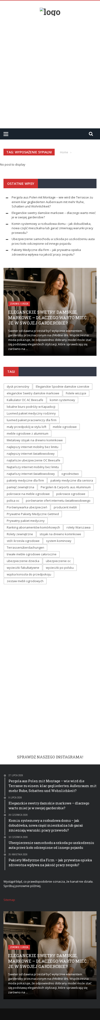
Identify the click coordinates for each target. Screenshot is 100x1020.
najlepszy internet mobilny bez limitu (32, 447)
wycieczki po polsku (60, 568)
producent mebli (65, 507)
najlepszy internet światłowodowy (31, 453)
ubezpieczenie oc (58, 561)
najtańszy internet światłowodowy (31, 474)
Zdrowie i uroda (19, 303)
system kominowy (58, 541)
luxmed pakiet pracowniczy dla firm (32, 420)
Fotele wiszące (76, 393)
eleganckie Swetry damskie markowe (33, 393)
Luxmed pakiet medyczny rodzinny (31, 413)
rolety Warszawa (78, 527)
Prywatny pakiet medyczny (26, 521)
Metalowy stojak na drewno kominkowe (35, 440)
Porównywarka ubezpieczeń (27, 507)
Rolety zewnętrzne (20, 534)
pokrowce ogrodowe (70, 494)
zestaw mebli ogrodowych (25, 581)
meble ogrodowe (65, 427)
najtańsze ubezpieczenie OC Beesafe (33, 460)
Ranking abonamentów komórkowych (33, 527)
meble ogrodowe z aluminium (27, 433)
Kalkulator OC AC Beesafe (25, 400)
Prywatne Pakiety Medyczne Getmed (33, 514)
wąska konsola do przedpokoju (29, 574)
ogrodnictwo (70, 474)
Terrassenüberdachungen (25, 547)
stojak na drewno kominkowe (60, 534)
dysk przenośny (18, 386)
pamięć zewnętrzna (20, 487)
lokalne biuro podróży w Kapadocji (31, 407)
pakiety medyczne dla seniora (71, 480)
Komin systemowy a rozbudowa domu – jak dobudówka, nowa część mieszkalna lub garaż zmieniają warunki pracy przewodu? (52, 228)
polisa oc (13, 500)
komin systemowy (62, 400)
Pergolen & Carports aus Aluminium (66, 487)
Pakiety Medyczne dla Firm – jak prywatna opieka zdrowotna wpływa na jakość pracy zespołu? (46, 252)
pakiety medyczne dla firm (25, 480)
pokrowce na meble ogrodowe (28, 494)
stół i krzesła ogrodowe (23, 541)
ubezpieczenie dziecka (23, 561)
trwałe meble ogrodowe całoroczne (32, 554)
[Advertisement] (50, 70)
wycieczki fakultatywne (23, 568)
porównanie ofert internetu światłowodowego (58, 500)
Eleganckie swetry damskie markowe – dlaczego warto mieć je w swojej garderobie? (47, 317)
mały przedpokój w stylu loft (26, 427)
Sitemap (9, 900)
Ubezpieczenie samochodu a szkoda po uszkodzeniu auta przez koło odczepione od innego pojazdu (53, 241)
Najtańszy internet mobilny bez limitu (33, 467)
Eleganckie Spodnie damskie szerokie (62, 386)
